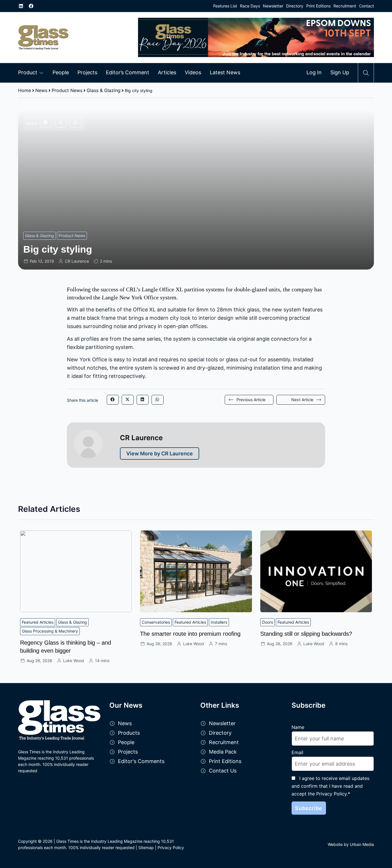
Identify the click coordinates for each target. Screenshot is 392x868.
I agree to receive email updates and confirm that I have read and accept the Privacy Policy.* (330, 786)
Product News (67, 90)
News (41, 90)
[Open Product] (41, 72)
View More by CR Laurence (159, 453)
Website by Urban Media (351, 844)
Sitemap (146, 847)
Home (24, 90)
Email (297, 752)
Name (298, 727)
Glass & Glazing (104, 90)
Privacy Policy (171, 847)
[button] (46, 122)
